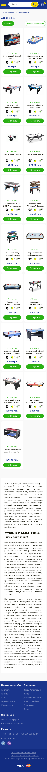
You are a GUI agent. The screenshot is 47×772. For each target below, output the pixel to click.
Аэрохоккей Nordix (35, 154)
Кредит (27, 709)
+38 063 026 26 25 (9, 734)
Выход (27, 694)
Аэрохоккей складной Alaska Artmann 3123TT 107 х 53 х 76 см (35, 303)
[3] (6, 62)
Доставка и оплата (32, 698)
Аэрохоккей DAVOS (12, 154)
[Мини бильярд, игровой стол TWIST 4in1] (12, 236)
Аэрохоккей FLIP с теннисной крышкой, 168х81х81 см (35, 106)
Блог (3, 698)
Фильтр (9, 23)
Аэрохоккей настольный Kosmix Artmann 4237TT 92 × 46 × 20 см (35, 402)
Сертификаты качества (12, 724)
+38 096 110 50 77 (9, 738)
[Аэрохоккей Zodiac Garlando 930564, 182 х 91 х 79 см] (12, 383)
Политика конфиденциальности (25, 756)
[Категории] (3, 4)
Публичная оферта (10, 720)
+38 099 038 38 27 (29, 734)
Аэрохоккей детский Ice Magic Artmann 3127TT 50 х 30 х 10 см (12, 303)
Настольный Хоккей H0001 (12, 57)
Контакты (5, 690)
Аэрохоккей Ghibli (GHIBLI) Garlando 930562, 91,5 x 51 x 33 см (12, 352)
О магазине (29, 705)
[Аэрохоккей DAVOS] (12, 137)
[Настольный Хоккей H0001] (12, 39)
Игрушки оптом (8, 702)
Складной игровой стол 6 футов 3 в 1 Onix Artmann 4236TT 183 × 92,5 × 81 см (12, 451)
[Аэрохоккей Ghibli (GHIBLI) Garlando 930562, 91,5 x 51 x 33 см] (12, 334)
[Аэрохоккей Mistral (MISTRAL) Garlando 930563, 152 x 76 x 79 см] (35, 334)
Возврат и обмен (31, 702)
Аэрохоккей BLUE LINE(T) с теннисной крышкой (12, 205)
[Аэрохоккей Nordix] (35, 137)
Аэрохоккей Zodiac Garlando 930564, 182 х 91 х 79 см (12, 402)
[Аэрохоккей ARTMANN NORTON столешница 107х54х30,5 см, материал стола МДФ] (12, 88)
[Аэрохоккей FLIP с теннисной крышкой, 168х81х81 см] (35, 88)
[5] (12, 62)
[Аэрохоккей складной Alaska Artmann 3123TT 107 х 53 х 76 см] (35, 285)
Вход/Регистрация (32, 690)
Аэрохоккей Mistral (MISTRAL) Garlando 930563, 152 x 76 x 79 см (35, 352)
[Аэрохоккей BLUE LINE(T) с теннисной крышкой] (12, 187)
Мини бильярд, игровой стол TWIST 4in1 (12, 254)
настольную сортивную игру (28, 618)
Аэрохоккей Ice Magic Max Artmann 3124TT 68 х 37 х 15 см (35, 254)
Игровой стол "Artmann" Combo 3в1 (35, 205)
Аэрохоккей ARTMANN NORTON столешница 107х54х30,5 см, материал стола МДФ (12, 106)
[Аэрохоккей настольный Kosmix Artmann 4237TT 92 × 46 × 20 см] (35, 383)
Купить (13, 72)
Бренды (4, 694)
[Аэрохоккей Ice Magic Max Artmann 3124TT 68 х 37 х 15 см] (35, 236)
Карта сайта (7, 705)
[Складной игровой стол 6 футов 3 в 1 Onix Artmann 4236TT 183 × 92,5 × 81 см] (12, 433)
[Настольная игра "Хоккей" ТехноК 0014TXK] (35, 39)
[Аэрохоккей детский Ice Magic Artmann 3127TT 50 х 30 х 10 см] (12, 285)
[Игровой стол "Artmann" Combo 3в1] (35, 187)
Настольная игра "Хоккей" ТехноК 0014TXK (35, 57)
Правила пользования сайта (23, 752)
